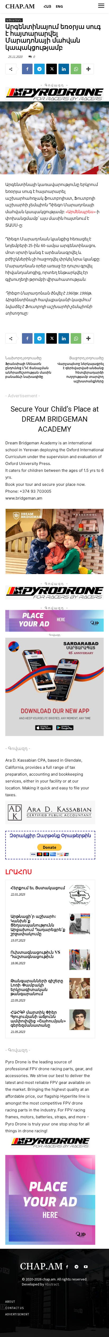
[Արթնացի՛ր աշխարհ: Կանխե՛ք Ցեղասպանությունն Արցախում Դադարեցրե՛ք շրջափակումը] (79, 924)
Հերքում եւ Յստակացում (38, 888)
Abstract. (52, 1284)
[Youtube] (85, 1267)
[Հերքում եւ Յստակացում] (79, 895)
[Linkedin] (63, 69)
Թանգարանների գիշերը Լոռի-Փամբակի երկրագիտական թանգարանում (37, 988)
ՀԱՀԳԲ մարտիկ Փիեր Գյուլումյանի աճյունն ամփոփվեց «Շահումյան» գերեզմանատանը (38, 1019)
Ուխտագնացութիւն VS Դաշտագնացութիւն (35, 954)
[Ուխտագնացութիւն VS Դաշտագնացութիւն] (79, 959)
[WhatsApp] (76, 69)
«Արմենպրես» (80, 211)
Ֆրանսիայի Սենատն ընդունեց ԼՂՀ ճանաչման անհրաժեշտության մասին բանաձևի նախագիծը (28, 370)
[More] (88, 69)
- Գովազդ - (17, 748)
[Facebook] (27, 69)
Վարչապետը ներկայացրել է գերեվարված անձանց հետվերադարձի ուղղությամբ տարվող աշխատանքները (80, 372)
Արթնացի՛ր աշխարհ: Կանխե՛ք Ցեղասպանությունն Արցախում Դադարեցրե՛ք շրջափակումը (38, 925)
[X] (51, 69)
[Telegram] (39, 69)
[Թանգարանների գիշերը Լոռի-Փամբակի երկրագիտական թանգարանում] (79, 988)
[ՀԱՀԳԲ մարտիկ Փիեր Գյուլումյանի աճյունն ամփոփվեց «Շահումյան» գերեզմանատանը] (79, 1019)
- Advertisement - (22, 395)
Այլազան (14, 20)
